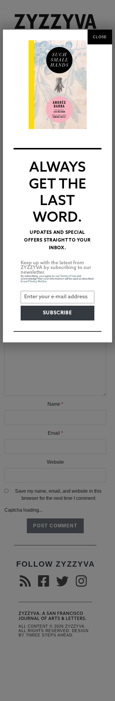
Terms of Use (68, 276)
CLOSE (100, 37)
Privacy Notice (37, 281)
